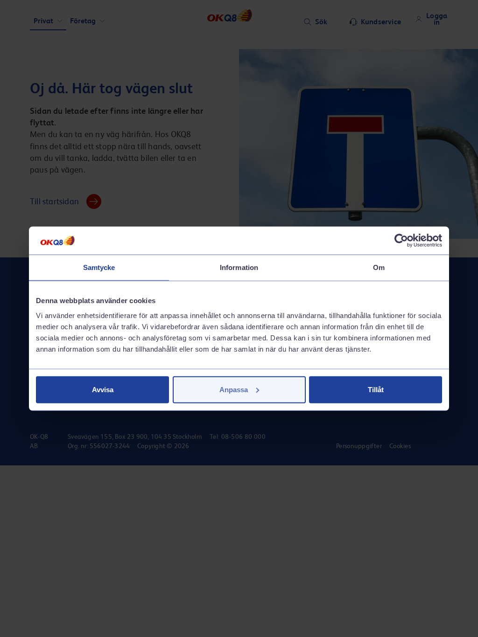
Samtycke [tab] (99, 267)
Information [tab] (239, 267)
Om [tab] (379, 267)
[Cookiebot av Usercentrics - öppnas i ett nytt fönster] (401, 241)
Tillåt (376, 389)
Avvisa (102, 389)
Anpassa (233, 389)
